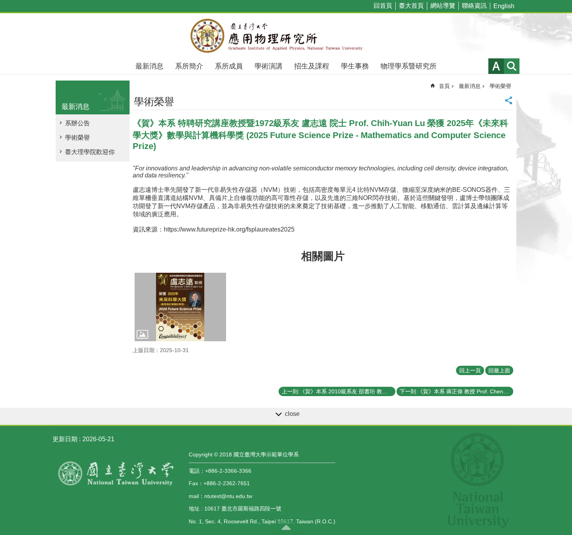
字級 (496, 66)
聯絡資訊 (474, 5)
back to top (286, 527)
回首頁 (383, 5)
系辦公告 (77, 123)
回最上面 (499, 370)
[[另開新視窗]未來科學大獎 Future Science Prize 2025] (180, 307)
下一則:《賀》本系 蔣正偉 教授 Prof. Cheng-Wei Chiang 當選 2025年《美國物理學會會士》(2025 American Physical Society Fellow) (456, 391)
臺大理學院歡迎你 (90, 152)
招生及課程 (311, 66)
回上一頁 (470, 370)
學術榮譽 (77, 137)
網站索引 (511, 66)
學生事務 (355, 66)
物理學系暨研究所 (409, 66)
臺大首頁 (411, 5)
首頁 (444, 86)
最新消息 (149, 66)
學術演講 (268, 66)
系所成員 (229, 66)
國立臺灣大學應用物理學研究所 (286, 35)
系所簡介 (189, 66)
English (503, 6)
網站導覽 (442, 5)
